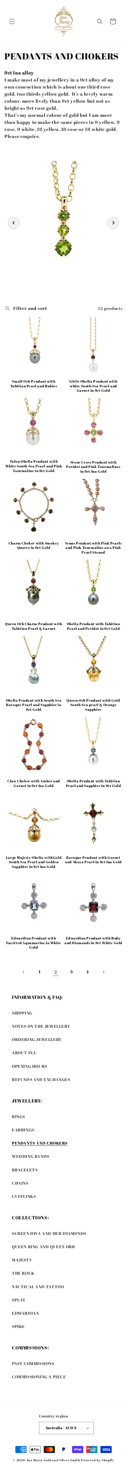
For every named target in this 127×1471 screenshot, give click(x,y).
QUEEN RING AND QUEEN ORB (43, 1246)
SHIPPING (22, 1013)
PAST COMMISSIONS (33, 1363)
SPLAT (19, 1300)
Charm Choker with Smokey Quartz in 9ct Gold (34, 545)
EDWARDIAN (25, 1313)
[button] (11, 21)
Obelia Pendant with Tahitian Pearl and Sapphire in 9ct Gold (93, 783)
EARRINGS (23, 1130)
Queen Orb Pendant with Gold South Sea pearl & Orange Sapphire (93, 705)
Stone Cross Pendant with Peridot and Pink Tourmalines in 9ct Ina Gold (93, 467)
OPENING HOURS (29, 1066)
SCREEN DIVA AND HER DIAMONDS (49, 1233)
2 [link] (55, 972)
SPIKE (18, 1326)
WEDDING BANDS (30, 1156)
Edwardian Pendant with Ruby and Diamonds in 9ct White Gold (93, 940)
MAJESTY (22, 1260)
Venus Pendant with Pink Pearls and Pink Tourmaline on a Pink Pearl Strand (93, 547)
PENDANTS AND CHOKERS (40, 1143)
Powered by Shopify (97, 1460)
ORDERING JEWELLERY (37, 1039)
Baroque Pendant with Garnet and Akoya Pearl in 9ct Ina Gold (93, 859)
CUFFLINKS (24, 1196)
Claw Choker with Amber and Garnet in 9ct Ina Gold (33, 783)
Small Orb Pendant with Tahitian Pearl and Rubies (33, 383)
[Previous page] (23, 971)
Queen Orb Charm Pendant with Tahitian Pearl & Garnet (33, 626)
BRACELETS (25, 1170)
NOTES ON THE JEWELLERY (41, 1026)
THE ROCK (23, 1273)
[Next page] (103, 971)
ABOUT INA (24, 1052)
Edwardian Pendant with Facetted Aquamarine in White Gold (33, 942)
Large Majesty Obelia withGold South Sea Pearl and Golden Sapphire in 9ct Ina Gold (33, 862)
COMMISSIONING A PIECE (39, 1376)
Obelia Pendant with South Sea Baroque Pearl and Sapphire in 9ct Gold (33, 705)
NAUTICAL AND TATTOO (38, 1286)
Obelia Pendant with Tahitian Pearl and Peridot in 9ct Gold (93, 626)
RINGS (18, 1116)
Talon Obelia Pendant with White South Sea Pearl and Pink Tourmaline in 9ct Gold (33, 466)
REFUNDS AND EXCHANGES (41, 1079)
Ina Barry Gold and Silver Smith (53, 1460)
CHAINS (20, 1183)
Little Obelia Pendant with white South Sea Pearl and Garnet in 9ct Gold (93, 386)
